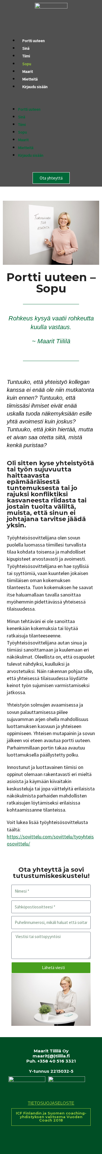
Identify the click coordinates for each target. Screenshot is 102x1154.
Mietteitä (30, 79)
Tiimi (26, 55)
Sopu (26, 63)
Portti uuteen (33, 40)
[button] (51, 101)
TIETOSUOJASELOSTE (51, 1103)
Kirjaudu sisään (35, 86)
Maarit (27, 71)
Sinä (25, 48)
